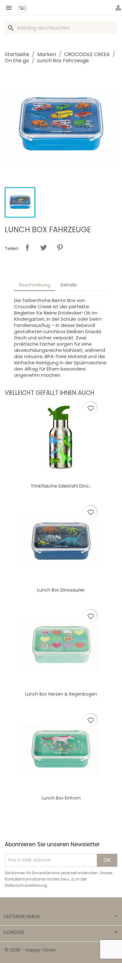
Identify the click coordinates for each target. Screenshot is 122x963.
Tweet (43, 247)
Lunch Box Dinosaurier (61, 590)
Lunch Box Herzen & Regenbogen (61, 694)
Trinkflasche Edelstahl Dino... (61, 486)
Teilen (27, 247)
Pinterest (59, 247)
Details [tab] (69, 284)
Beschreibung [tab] (34, 284)
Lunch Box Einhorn (61, 798)
